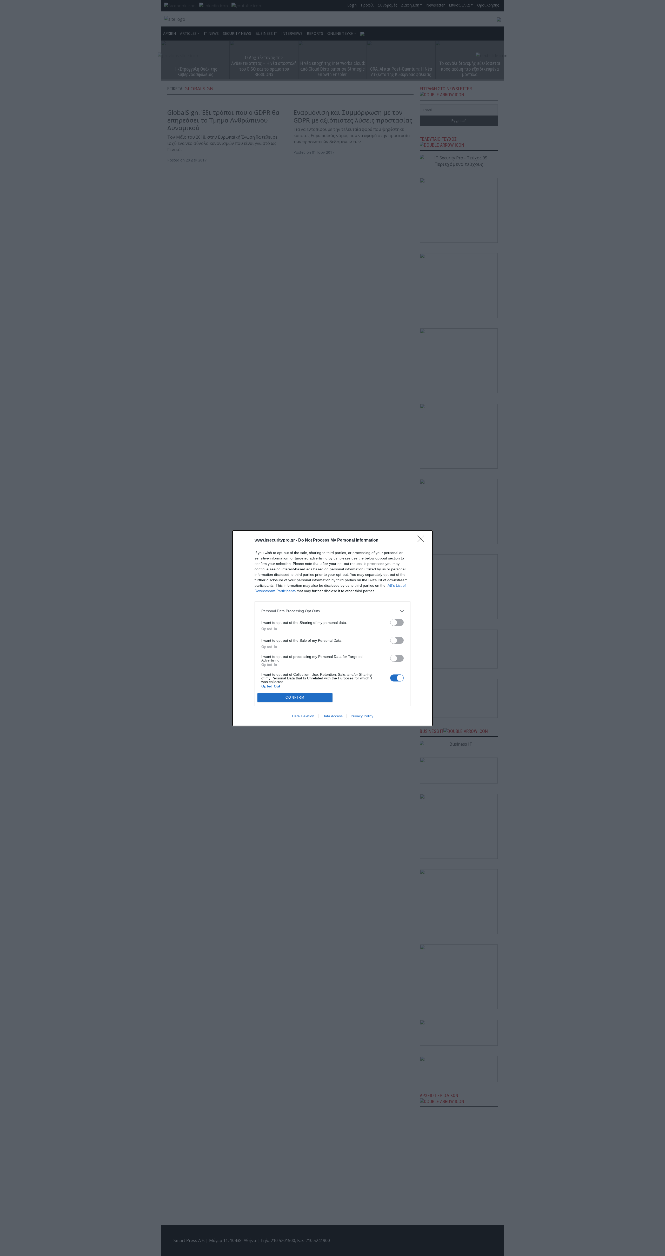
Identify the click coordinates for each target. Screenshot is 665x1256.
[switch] (397, 622)
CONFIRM (295, 697)
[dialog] (332, 628)
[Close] (422, 540)
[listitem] (332, 611)
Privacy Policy (362, 716)
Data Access (332, 716)
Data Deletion (303, 716)
